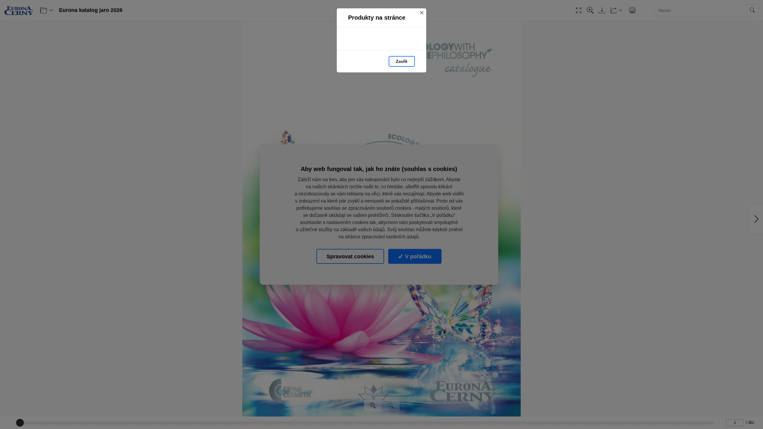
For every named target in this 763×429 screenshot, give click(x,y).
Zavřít (401, 61)
